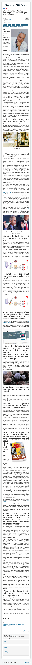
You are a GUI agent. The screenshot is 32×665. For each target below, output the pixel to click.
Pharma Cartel (13, 26)
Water (5, 650)
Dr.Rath (5, 25)
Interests (18, 25)
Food (5, 648)
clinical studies (23, 573)
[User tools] (27, 18)
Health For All (6, 26)
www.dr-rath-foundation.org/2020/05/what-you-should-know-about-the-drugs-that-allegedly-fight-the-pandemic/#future (14, 624)
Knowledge (6, 652)
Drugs (9, 25)
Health (9, 19)
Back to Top (28, 662)
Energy (5, 651)
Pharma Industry (25, 25)
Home (5, 641)
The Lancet (26, 181)
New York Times (7, 192)
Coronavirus (20, 26)
